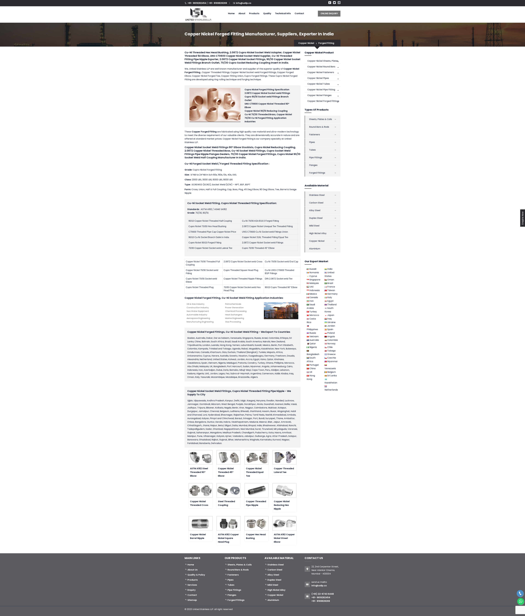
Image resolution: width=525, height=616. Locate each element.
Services (192, 584)
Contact (299, 13)
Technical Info (283, 13)
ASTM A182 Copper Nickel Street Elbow (284, 538)
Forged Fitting (326, 43)
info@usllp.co (243, 3)
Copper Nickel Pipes (318, 78)
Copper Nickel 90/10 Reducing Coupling (266, 110)
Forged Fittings (317, 172)
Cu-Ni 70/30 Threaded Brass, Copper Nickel (268, 114)
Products (254, 13)
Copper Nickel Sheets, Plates (322, 60)
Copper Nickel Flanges (319, 95)
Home (231, 13)
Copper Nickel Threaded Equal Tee (254, 472)
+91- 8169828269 (217, 3)
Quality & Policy (196, 574)
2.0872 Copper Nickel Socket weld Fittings (267, 93)
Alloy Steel (314, 210)
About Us (192, 569)
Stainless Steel (317, 195)
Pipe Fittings (315, 157)
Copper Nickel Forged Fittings (323, 101)
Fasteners (314, 134)
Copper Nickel (306, 43)
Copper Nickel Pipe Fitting (321, 89)
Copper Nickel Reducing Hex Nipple (282, 505)
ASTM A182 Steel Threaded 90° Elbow (199, 472)
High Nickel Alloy (317, 233)
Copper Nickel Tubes (318, 83)
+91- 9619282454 (197, 3)
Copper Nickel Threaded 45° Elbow (226, 472)
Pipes (312, 142)
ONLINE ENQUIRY (329, 13)
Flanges (313, 165)
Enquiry (191, 590)
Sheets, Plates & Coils (320, 119)
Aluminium (314, 248)
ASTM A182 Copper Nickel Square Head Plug (228, 538)
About (241, 13)
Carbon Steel (316, 202)
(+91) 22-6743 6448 (322, 594)
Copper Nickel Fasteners (320, 72)
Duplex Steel (316, 218)
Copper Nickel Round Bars (321, 66)
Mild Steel (314, 225)
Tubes (312, 149)
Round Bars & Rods (319, 126)
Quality (267, 13)
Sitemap (192, 600)
